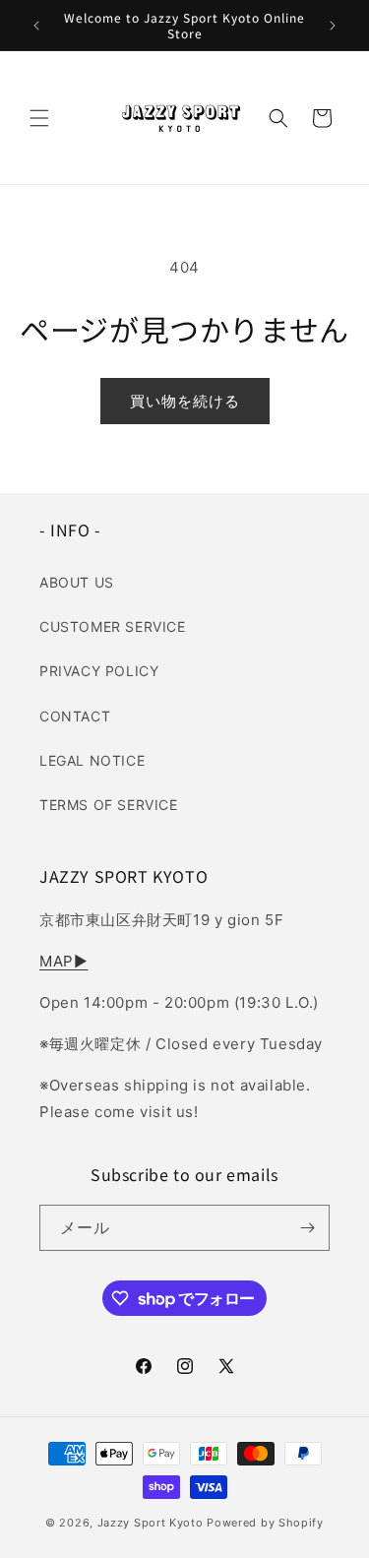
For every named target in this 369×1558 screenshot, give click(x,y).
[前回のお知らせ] (36, 25)
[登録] (307, 1228)
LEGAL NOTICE (92, 760)
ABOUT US (76, 582)
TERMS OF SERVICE (108, 804)
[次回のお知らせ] (332, 25)
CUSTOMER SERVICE (112, 626)
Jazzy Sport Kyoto (150, 1522)
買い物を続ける (185, 401)
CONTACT (74, 716)
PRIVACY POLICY (98, 670)
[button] (39, 118)
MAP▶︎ (63, 961)
